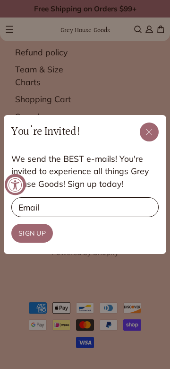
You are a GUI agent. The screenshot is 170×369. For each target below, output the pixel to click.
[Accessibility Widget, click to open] (15, 184)
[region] (85, 184)
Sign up (32, 233)
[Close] (149, 132)
